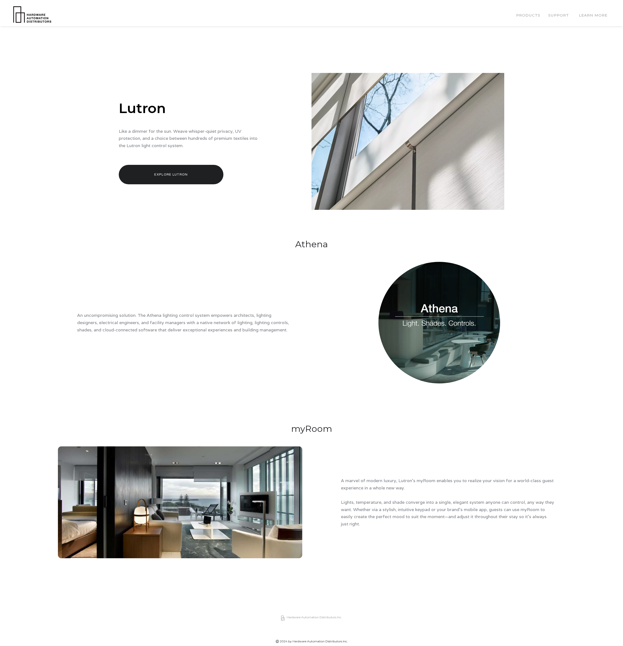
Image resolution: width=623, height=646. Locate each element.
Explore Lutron (171, 174)
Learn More (593, 15)
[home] (32, 15)
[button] (528, 15)
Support (558, 15)
